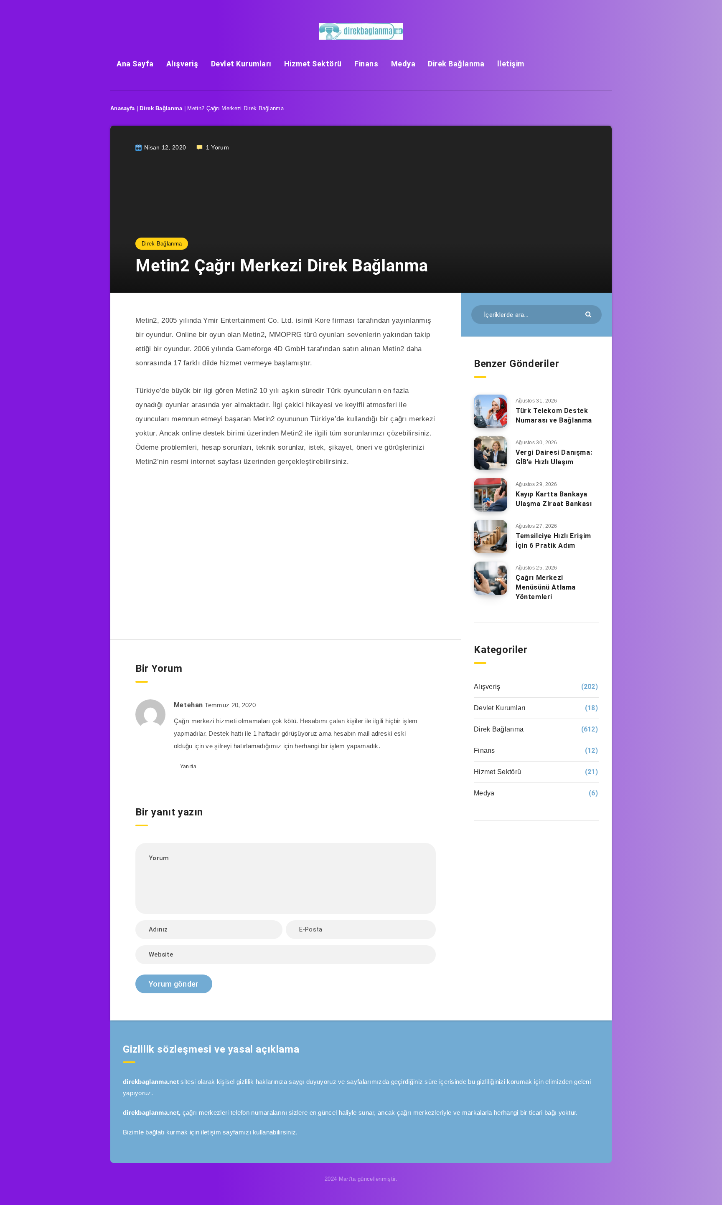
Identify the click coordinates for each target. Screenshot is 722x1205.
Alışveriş (182, 63)
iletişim (211, 1132)
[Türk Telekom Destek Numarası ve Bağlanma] (490, 411)
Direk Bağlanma (456, 63)
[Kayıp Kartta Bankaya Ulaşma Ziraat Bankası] (490, 494)
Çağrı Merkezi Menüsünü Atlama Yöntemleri (546, 587)
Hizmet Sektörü (313, 63)
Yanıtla (188, 767)
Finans (366, 63)
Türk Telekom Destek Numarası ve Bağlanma (554, 415)
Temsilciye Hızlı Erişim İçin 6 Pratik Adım (553, 540)
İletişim (510, 63)
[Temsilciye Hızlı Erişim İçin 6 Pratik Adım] (490, 536)
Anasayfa (122, 108)
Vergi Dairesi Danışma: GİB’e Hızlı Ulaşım (554, 457)
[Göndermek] (589, 313)
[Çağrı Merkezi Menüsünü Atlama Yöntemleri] (490, 578)
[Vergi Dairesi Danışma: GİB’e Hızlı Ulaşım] (490, 453)
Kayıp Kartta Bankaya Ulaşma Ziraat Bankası (554, 499)
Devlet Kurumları (241, 63)
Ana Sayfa (135, 63)
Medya (403, 63)
